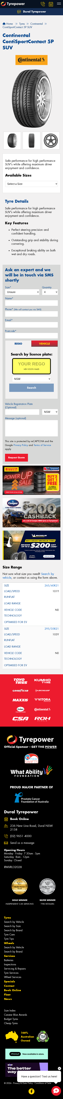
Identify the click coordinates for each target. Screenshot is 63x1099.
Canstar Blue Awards (15, 1014)
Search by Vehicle (14, 922)
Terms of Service (42, 445)
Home (9, 23)
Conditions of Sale (43, 1083)
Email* (9, 320)
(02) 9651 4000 (21, 836)
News (8, 999)
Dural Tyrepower (34, 11)
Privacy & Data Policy (23, 1083)
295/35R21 (52, 628)
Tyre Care (9, 934)
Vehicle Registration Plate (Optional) (19, 405)
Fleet (7, 994)
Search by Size (12, 926)
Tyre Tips (9, 938)
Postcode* (10, 331)
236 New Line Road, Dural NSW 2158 (31, 828)
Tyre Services (11, 973)
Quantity (47, 287)
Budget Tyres (11, 1019)
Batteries (8, 960)
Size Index (10, 1010)
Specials (9, 981)
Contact (9, 986)
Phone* (23, 309)
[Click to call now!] (43, 4)
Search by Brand (13, 930)
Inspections (10, 964)
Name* (9, 298)
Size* (8, 287)
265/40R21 (52, 585)
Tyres (7, 917)
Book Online (12, 990)
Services (9, 956)
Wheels (9, 943)
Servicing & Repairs (15, 968)
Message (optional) (15, 418)
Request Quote (16, 457)
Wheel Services (12, 977)
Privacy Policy (21, 445)
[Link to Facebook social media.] (32, 1091)
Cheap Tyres (11, 1023)
